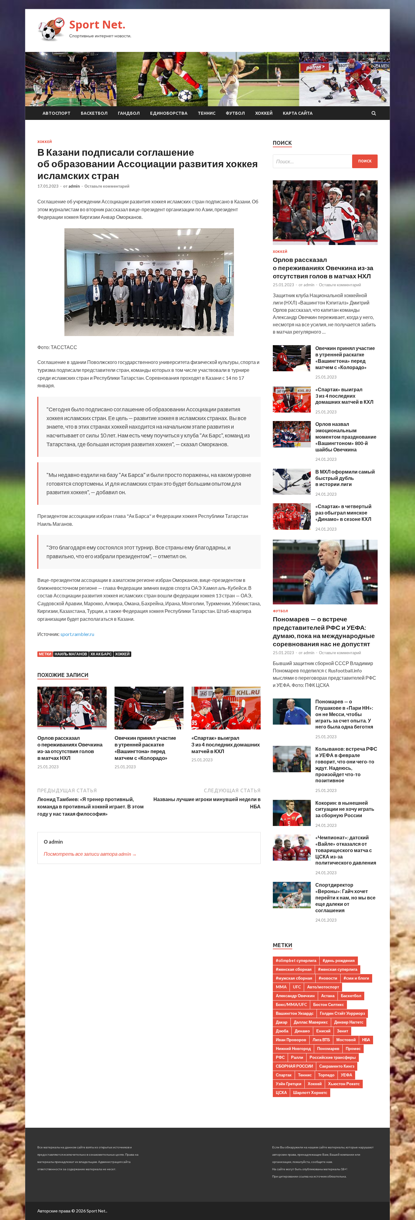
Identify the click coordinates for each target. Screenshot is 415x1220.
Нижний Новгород (293, 1048)
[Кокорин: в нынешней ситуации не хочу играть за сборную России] (292, 824)
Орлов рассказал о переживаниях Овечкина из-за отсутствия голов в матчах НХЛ (69, 748)
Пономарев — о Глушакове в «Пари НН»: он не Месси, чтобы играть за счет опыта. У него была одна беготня (344, 713)
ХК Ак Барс (101, 654)
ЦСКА (281, 1092)
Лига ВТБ (321, 1039)
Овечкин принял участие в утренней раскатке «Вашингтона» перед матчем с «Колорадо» (145, 748)
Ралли (297, 1057)
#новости (328, 978)
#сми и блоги (356, 978)
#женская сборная (294, 969)
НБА (366, 1039)
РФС (280, 1057)
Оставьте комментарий (106, 186)
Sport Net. (97, 24)
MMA (281, 986)
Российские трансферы (333, 1057)
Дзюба (282, 1030)
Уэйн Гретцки (288, 1083)
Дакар (281, 1022)
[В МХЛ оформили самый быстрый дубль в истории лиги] (292, 493)
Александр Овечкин (295, 995)
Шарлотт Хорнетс (310, 1092)
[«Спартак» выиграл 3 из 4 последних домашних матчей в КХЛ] (226, 731)
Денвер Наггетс (348, 1022)
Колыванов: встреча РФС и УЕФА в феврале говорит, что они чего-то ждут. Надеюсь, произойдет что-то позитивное (346, 764)
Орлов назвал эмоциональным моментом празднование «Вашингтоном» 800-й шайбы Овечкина (345, 436)
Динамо (302, 1030)
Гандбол (129, 113)
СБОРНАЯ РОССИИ (294, 1066)
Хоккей (264, 113)
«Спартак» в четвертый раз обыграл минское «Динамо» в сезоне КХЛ (343, 512)
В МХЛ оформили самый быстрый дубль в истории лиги (345, 478)
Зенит (342, 1030)
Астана (327, 995)
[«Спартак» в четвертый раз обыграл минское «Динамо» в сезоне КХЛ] (292, 528)
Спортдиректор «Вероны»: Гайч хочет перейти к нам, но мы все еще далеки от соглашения (345, 897)
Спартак (284, 1074)
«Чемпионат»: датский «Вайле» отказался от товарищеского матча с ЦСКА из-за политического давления (345, 849)
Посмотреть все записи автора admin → (90, 854)
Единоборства (168, 113)
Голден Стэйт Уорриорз (342, 1013)
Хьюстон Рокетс (344, 1083)
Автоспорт (56, 113)
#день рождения (339, 960)
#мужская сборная (294, 978)
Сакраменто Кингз (336, 1066)
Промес (353, 1048)
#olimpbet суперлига (296, 960)
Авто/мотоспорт (323, 986)
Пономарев (328, 1048)
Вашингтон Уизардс (295, 1013)
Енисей (323, 1030)
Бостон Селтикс (328, 1004)
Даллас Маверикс (311, 1022)
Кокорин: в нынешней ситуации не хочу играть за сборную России (344, 809)
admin (74, 186)
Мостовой (346, 1039)
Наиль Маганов (71, 654)
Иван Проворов (291, 1039)
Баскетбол (94, 113)
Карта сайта (298, 113)
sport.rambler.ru (77, 634)
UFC (297, 986)
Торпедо (326, 1074)
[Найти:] (325, 161)
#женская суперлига (337, 969)
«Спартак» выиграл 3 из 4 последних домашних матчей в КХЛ (225, 744)
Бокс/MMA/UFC (291, 1004)
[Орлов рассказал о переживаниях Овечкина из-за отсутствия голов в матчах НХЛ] (72, 731)
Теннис (206, 113)
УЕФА (346, 1074)
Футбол (235, 113)
